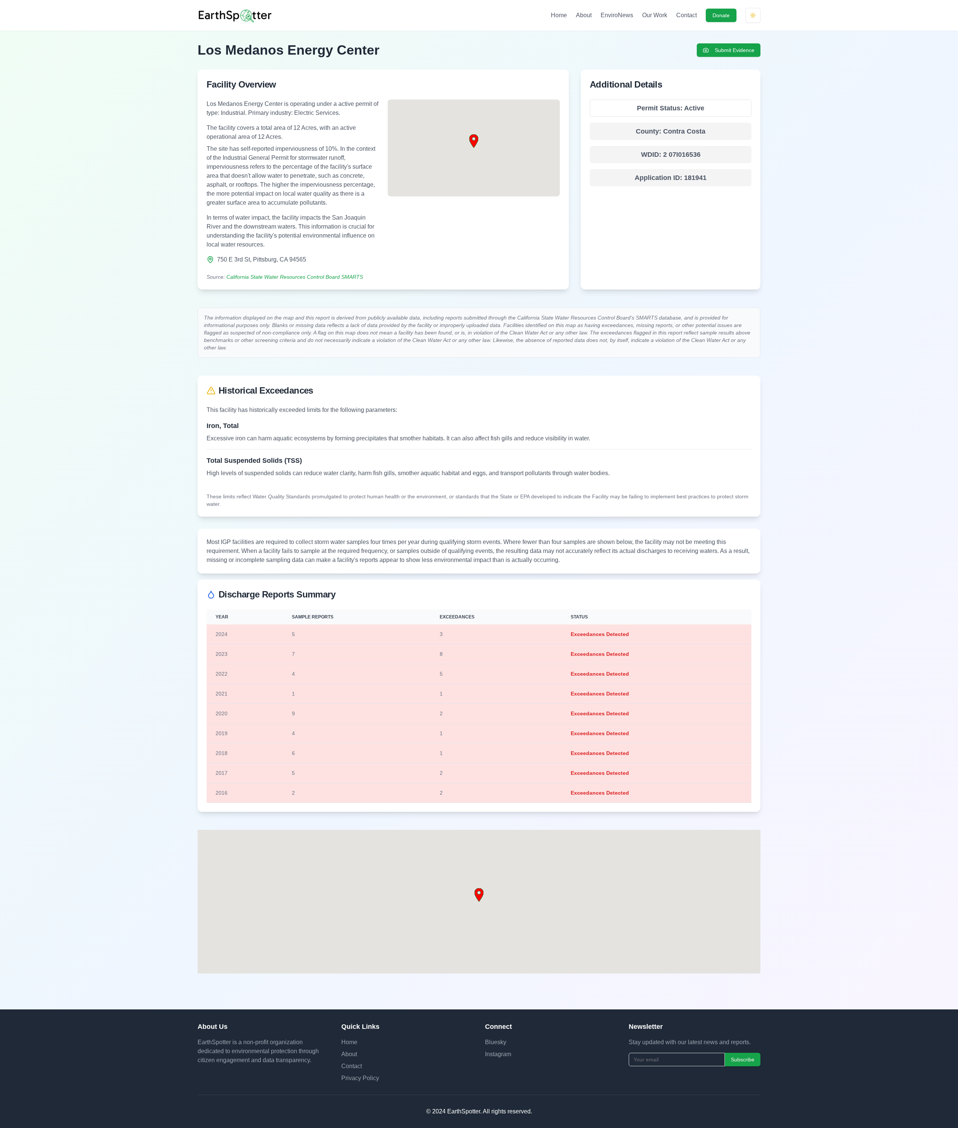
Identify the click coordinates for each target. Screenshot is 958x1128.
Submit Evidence (734, 50)
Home (559, 15)
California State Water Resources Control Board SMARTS (294, 277)
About (584, 15)
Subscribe (742, 1060)
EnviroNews (617, 15)
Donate (721, 15)
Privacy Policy (360, 1078)
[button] (473, 141)
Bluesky (495, 1042)
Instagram (498, 1054)
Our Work (654, 15)
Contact (686, 15)
